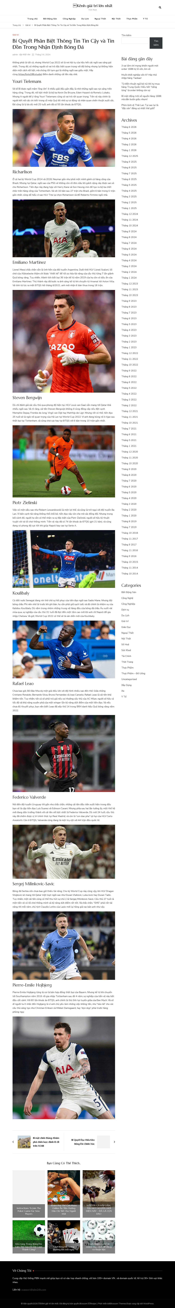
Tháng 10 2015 (129, 561)
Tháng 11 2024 (129, 219)
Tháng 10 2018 (129, 532)
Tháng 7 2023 (129, 312)
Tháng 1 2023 (129, 347)
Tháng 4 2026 (129, 138)
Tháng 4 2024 (129, 260)
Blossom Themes (118, 1303)
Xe (122, 690)
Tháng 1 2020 (129, 515)
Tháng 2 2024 (129, 272)
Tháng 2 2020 (129, 509)
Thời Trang (127, 661)
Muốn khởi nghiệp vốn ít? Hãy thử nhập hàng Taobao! (139, 76)
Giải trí (16, 35)
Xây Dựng (126, 685)
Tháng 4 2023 (129, 330)
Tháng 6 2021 (129, 434)
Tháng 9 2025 (129, 161)
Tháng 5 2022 (129, 388)
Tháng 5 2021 (129, 440)
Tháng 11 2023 (129, 289)
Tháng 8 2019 (129, 521)
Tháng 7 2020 (129, 480)
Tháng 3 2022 (129, 399)
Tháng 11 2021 (129, 417)
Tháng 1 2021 (129, 446)
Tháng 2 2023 (129, 341)
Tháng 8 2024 (129, 237)
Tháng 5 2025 (129, 185)
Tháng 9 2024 (129, 231)
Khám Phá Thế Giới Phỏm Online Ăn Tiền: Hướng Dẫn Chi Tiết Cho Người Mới (64, 1209)
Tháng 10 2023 (129, 295)
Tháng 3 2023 (129, 335)
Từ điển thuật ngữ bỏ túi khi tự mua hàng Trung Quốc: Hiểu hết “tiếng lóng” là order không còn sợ (140, 87)
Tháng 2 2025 (129, 202)
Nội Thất (116, 19)
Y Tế (145, 19)
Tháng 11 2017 (129, 538)
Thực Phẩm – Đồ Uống (133, 673)
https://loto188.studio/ (30, 74)
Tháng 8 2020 (129, 474)
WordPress (148, 1303)
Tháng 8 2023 (129, 306)
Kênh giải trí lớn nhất (92, 5)
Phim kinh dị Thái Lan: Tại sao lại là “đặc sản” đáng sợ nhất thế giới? (139, 107)
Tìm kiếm (126, 35)
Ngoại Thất (100, 19)
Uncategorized (129, 679)
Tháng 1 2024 (129, 277)
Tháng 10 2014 (129, 573)
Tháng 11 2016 (129, 550)
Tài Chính (126, 656)
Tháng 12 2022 (129, 353)
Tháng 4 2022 (129, 393)
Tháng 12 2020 (129, 451)
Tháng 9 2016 (129, 556)
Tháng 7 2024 (129, 243)
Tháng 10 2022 (129, 364)
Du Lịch (85, 19)
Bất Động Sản (50, 19)
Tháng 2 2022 (129, 405)
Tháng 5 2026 (129, 132)
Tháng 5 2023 (129, 324)
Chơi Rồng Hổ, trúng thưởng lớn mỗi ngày (63, 1248)
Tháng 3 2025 (129, 196)
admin (15, 54)
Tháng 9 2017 (129, 544)
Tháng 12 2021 (129, 411)
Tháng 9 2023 (129, 301)
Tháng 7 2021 (129, 428)
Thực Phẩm (131, 19)
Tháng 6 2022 (129, 382)
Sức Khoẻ (126, 650)
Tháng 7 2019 (129, 527)
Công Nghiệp (69, 19)
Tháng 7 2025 (129, 173)
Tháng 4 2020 (129, 498)
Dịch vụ (125, 609)
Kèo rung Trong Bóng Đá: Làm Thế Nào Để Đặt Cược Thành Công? (28, 1247)
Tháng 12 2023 (129, 283)
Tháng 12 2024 (129, 214)
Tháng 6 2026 (129, 127)
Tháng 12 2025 (129, 156)
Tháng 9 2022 (129, 370)
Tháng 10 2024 (129, 225)
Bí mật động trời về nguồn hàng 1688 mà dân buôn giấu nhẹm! (141, 98)
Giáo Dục (126, 627)
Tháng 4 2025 (129, 190)
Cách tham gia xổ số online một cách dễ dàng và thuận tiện (99, 1247)
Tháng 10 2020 (129, 463)
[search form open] (160, 7)
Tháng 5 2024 (129, 254)
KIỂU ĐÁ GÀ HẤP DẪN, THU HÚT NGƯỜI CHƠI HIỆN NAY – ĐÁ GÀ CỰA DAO (99, 1209)
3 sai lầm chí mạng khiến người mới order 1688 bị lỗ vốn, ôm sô (139, 67)
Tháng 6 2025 (129, 179)
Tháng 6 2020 (129, 486)
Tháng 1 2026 (129, 150)
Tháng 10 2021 (129, 422)
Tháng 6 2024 (129, 248)
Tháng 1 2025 (129, 208)
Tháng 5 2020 (129, 492)
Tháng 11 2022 (129, 359)
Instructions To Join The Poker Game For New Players (29, 1211)
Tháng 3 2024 (129, 266)
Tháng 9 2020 (129, 469)
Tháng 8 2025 (129, 167)
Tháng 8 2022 (129, 376)
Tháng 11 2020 (129, 457)
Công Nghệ (127, 598)
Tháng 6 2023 (129, 318)
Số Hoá (125, 644)
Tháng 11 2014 (129, 567)
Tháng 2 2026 (129, 144)
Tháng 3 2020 (129, 503)
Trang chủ (32, 19)
